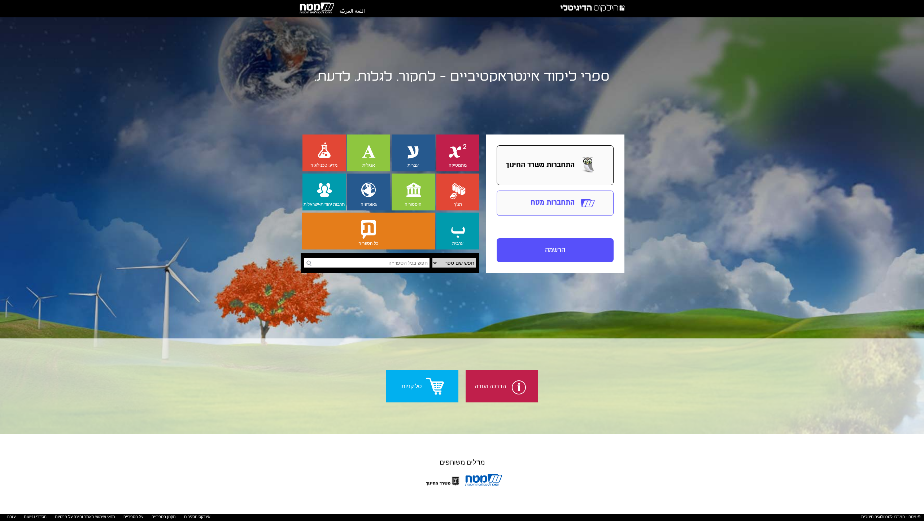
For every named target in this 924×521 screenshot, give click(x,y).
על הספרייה (133, 516)
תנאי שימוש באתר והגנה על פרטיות (85, 516)
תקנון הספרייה (164, 516)
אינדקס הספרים (197, 516)
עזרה (11, 516)
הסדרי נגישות (35, 516)
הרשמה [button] (555, 250)
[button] (555, 165)
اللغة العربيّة (352, 11)
